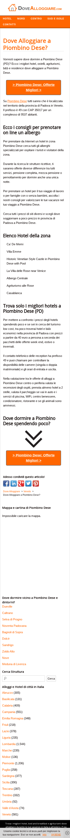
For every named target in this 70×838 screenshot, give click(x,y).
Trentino (7, 795)
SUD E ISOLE (55, 18)
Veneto (6, 814)
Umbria (6, 801)
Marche (7, 750)
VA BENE (56, 834)
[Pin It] (36, 483)
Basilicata (8, 699)
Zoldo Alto (8, 651)
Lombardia (9, 744)
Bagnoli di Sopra (12, 632)
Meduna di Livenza (14, 664)
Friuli (5, 724)
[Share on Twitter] (28, 483)
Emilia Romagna (12, 718)
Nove (5, 657)
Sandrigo (7, 645)
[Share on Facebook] (6, 483)
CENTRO (36, 18)
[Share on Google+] (21, 483)
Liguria (6, 737)
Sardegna (8, 776)
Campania (8, 712)
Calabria (7, 705)
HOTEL (7, 18)
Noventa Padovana (14, 625)
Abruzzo (7, 692)
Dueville (7, 606)
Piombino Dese (17, 101)
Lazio (5, 731)
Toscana (7, 788)
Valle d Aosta (10, 808)
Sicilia (6, 782)
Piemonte (8, 763)
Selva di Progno (12, 619)
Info (44, 834)
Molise (6, 756)
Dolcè (6, 638)
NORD (21, 18)
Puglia (6, 769)
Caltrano (7, 613)
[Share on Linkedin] (13, 483)
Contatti (9, 24)
